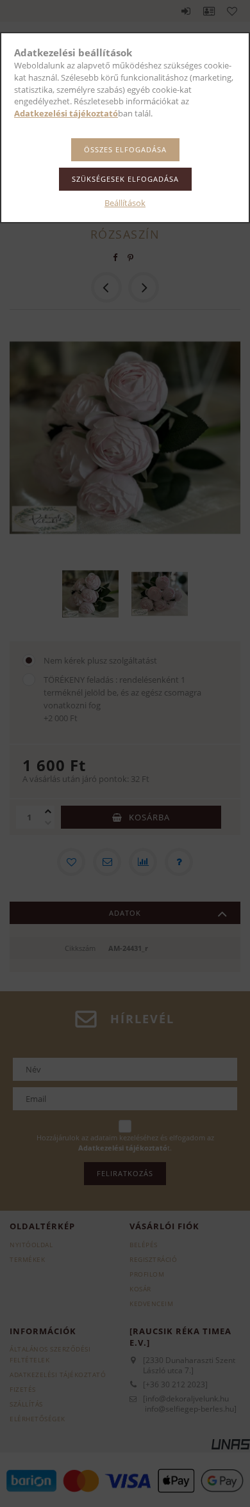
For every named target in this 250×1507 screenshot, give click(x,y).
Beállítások (125, 203)
